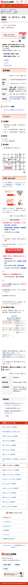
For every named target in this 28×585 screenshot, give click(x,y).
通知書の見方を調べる (9, 538)
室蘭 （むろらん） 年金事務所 (9, 497)
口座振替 (19, 261)
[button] (17, 2)
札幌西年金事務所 (7, 50)
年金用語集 (6, 530)
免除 (15, 265)
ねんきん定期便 (7, 284)
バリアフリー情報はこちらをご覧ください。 (14, 110)
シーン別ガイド (7, 521)
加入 (13, 276)
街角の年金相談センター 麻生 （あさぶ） (12, 431)
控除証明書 (23, 268)
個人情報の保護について (19, 545)
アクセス (6, 62)
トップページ (4, 9)
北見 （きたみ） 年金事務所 (9, 449)
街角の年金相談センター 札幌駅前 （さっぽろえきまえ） (14, 459)
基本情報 (6, 60)
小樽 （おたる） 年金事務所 (9, 440)
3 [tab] (15, 41)
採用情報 (17, 564)
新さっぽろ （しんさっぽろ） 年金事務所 (12, 479)
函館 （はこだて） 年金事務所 (9, 492)
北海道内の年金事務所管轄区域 (17, 97)
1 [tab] (10, 41)
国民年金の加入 (8, 258)
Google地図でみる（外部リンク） (12, 147)
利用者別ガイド (7, 517)
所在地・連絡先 (7, 564)
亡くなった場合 (15, 232)
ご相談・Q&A (17, 6)
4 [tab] (17, 41)
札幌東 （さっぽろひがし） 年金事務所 (11, 474)
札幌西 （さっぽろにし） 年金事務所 (11, 470)
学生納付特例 (20, 265)
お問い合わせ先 (8, 65)
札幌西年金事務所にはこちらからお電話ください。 (13, 356)
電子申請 (21, 276)
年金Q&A (18, 184)
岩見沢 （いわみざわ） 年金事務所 (10, 436)
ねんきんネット (17, 284)
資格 (17, 276)
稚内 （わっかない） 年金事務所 (10, 506)
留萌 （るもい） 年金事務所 (9, 501)
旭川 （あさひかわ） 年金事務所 (10, 427)
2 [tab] (13, 41)
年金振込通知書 (8, 227)
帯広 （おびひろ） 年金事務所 (9, 445)
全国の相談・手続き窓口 (6, 11)
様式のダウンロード (10, 6)
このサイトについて (7, 545)
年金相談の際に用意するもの (12, 408)
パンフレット (6, 534)
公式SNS (6, 568)
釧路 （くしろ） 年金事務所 (9, 454)
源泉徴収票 (16, 227)
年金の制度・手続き (4, 6)
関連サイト (14, 547)
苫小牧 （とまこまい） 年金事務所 (10, 488)
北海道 (15, 11)
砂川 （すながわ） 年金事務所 (9, 483)
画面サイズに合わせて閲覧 (16, 75)
